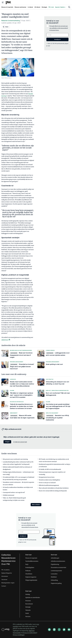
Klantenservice (8, 561)
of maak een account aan (20, 441)
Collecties (6, 555)
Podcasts (28, 570)
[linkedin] (54, 629)
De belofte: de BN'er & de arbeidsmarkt (50, 469)
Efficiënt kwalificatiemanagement (49, 485)
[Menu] (2, 2)
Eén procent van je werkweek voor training (15, 459)
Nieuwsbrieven (8, 558)
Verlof (27, 613)
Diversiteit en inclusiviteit (58, 567)
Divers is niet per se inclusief (47, 482)
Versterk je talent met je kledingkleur (49, 480)
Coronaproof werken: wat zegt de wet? (14, 492)
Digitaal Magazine (6, 573)
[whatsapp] (64, 629)
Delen (6, 26)
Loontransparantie (56, 570)
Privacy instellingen (18, 635)
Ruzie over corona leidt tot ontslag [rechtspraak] (53, 491)
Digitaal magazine (30, 577)
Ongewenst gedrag (56, 583)
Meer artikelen (36, 504)
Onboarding (54, 580)
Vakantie (28, 610)
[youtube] (69, 629)
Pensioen (28, 600)
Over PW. (5, 564)
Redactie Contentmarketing (10, 20)
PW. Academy (5, 569)
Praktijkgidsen (29, 567)
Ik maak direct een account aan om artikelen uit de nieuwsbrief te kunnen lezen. (59, 28)
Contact (3, 586)
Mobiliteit (54, 577)
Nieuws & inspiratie (31, 558)
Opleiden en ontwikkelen (32, 597)
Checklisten (28, 574)
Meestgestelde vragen (7, 582)
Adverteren (4, 576)
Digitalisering (55, 564)
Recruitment (29, 604)
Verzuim (27, 616)
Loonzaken (54, 574)
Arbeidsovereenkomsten (58, 561)
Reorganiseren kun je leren (46, 477)
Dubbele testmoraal (8, 495)
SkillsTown (4, 340)
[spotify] (49, 629)
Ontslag (27, 594)
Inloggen (7, 441)
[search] (69, 7)
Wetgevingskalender (31, 580)
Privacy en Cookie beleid (29, 633)
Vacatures (4, 579)
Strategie (28, 607)
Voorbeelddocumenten (31, 561)
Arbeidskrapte (55, 558)
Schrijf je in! (57, 39)
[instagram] (59, 629)
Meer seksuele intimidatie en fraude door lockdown (54, 488)
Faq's (26, 564)
